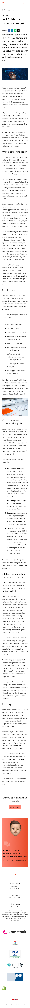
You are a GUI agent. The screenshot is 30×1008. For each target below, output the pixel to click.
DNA (23, 232)
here (4, 107)
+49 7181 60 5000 (8, 860)
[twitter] (18, 30)
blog (15, 781)
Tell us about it (15, 807)
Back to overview (9, 10)
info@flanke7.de (21, 860)
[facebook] (9, 30)
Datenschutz (24, 1004)
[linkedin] (12, 30)
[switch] (24, 3)
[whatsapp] (15, 30)
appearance (11, 210)
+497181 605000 (15, 895)
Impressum (17, 1004)
